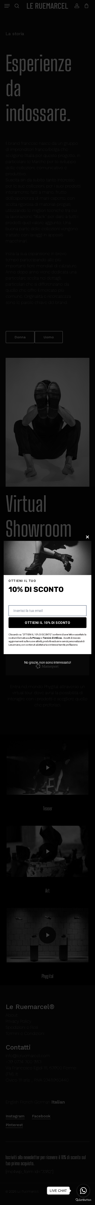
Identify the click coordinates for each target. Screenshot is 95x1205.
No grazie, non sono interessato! (47, 662)
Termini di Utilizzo (52, 638)
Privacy (36, 638)
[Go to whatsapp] (83, 1190)
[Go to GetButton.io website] (83, 1200)
